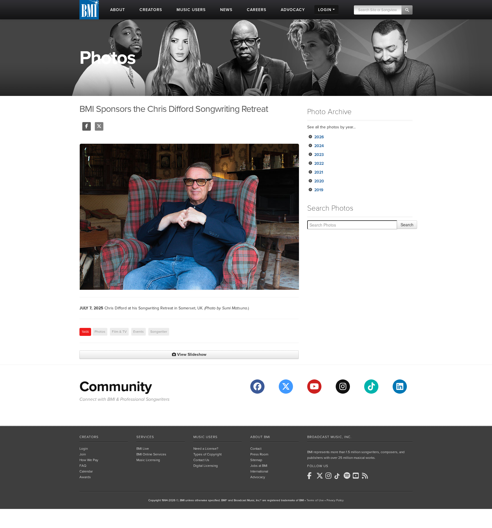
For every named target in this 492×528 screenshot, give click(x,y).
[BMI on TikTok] (339, 476)
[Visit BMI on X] (286, 386)
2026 (319, 137)
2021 (318, 172)
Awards (85, 477)
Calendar (86, 471)
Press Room (259, 454)
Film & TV (119, 332)
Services (145, 437)
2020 (319, 181)
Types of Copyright (207, 454)
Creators (89, 437)
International (259, 471)
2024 (319, 145)
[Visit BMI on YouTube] (314, 386)
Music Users (205, 437)
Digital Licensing (205, 466)
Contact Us (201, 460)
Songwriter (158, 332)
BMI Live (142, 449)
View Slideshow (191, 354)
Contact (255, 449)
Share (86, 126)
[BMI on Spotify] (348, 475)
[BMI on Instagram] (329, 475)
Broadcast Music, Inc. (329, 437)
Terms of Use (315, 500)
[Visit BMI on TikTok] (371, 386)
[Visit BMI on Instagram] (343, 386)
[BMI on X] (320, 475)
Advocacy (257, 477)
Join (82, 454)
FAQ (82, 466)
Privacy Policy (335, 500)
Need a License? (205, 449)
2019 (318, 190)
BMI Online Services (151, 454)
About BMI (260, 437)
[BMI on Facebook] (311, 475)
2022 (319, 163)
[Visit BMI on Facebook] (257, 386)
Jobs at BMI (258, 466)
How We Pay (88, 460)
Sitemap (256, 460)
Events (138, 332)
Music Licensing (148, 460)
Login (83, 449)
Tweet (99, 126)
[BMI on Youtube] (357, 475)
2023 (319, 154)
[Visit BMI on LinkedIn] (400, 386)
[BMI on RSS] (366, 475)
